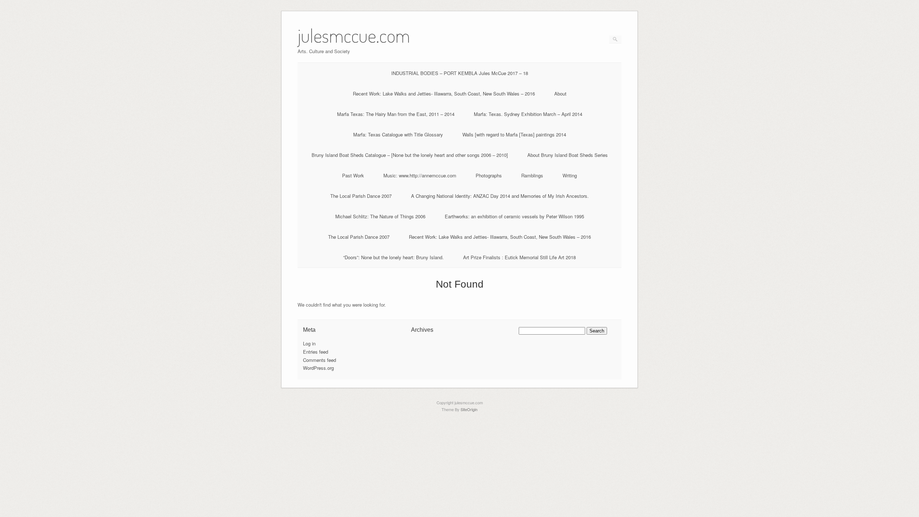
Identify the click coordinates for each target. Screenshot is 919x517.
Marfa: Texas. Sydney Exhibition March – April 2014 (528, 114)
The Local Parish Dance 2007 (361, 195)
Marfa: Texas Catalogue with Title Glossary (398, 134)
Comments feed (319, 360)
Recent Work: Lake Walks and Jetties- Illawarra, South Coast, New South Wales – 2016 (444, 93)
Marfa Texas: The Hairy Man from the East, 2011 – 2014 (395, 114)
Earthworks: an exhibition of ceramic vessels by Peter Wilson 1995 (514, 216)
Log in (309, 343)
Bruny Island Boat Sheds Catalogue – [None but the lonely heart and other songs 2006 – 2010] (410, 155)
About (560, 93)
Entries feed (315, 351)
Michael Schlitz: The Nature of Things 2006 (380, 216)
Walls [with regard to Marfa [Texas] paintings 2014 (514, 134)
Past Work (353, 175)
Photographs (489, 175)
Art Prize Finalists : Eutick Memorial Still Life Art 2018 (519, 257)
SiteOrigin (469, 409)
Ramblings (532, 175)
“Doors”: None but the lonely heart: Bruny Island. (393, 257)
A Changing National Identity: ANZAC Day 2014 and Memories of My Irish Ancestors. (500, 195)
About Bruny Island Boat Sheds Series (567, 155)
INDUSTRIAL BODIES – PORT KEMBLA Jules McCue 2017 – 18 (459, 73)
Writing (570, 175)
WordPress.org (318, 367)
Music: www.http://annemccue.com (419, 175)
